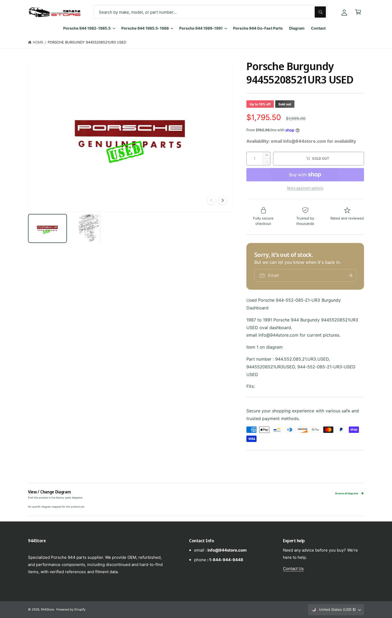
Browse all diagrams (346, 493)
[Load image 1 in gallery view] (47, 228)
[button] (358, 12)
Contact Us (293, 568)
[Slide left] (211, 200)
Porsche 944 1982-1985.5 (87, 28)
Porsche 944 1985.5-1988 (145, 28)
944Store (47, 609)
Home (38, 42)
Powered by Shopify (70, 609)
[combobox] (210, 12)
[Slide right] (222, 200)
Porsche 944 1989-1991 (201, 28)
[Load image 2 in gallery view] (89, 228)
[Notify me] (350, 275)
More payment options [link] (305, 188)
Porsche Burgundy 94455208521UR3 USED (87, 42)
